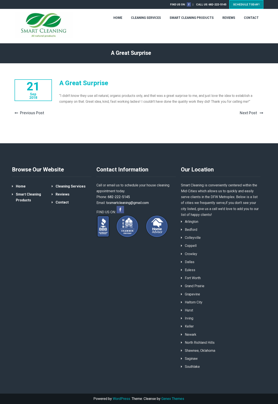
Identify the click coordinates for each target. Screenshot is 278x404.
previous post (32, 113)
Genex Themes (172, 399)
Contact (251, 18)
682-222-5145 (217, 4)
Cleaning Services (146, 18)
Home (117, 18)
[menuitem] (188, 4)
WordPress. (122, 399)
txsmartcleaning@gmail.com (127, 203)
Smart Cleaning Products (192, 18)
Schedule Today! (246, 4)
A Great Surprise (83, 83)
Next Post (249, 113)
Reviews (228, 18)
